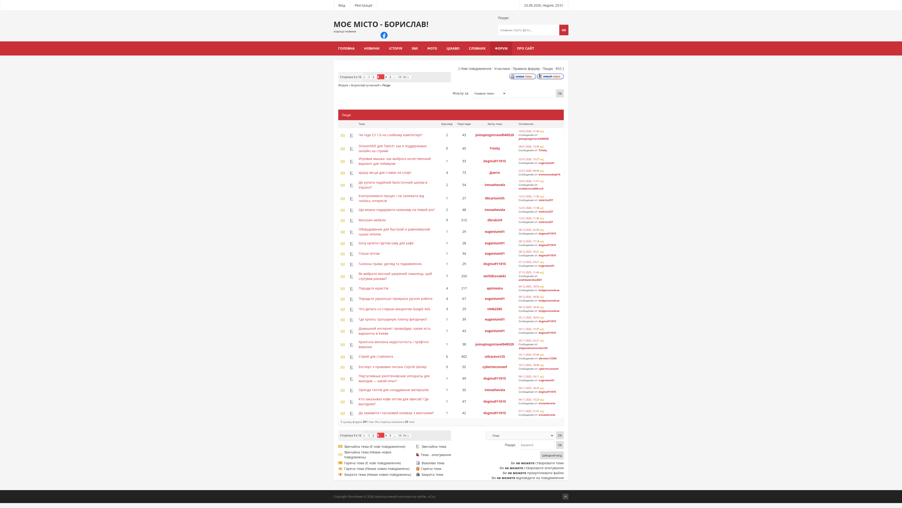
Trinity (495, 148)
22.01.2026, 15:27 (529, 159)
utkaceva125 (495, 356)
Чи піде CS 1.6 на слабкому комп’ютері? (390, 135)
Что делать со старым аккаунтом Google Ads (394, 309)
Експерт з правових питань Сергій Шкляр (393, 367)
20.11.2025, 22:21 (529, 340)
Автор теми (495, 124)
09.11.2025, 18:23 (529, 388)
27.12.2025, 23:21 (529, 262)
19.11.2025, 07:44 (529, 354)
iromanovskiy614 (549, 174)
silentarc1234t (548, 358)
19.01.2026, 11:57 (529, 181)
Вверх (565, 497)
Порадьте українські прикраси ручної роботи (395, 298)
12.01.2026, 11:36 (529, 196)
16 (404, 77)
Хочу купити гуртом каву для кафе (386, 243)
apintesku (495, 288)
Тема (362, 124)
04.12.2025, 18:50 (529, 296)
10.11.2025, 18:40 (529, 365)
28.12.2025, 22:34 (529, 229)
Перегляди (464, 124)
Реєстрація (363, 5)
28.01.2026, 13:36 (529, 146)
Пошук (548, 68)
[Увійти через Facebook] (384, 35)
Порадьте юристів (373, 288)
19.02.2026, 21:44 (529, 131)
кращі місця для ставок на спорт (385, 172)
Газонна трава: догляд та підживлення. (390, 264)
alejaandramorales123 (533, 348)
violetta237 (546, 200)
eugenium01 (546, 163)
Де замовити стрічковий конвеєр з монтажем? (396, 413)
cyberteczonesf (494, 367)
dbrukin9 (494, 220)
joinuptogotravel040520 (494, 135)
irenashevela (495, 185)
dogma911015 (494, 161)
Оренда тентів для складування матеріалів (393, 390)
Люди (386, 85)
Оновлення (526, 124)
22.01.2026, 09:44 (529, 170)
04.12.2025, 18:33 (529, 307)
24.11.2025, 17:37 (529, 329)
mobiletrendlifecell (531, 188)
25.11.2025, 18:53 (529, 317)
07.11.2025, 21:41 (529, 411)
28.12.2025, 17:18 (529, 241)
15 (400, 77)
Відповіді (447, 124)
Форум (343, 85)
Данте (495, 172)
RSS (559, 68)
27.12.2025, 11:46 (529, 272)
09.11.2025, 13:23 (529, 399)
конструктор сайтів (412, 496)
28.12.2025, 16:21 (529, 251)
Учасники (502, 68)
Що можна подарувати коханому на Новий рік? (397, 209)
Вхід (341, 5)
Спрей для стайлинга (376, 356)
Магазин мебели (372, 220)
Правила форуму (526, 68)
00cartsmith (495, 198)
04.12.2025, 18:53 (529, 286)
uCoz (431, 496)
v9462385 (494, 309)
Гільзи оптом (369, 253)
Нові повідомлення (476, 68)
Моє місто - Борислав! (381, 26)
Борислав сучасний (365, 85)
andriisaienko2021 (530, 280)
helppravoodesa (549, 290)
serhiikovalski (494, 276)
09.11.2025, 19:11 (529, 376)
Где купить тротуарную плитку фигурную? (393, 319)
